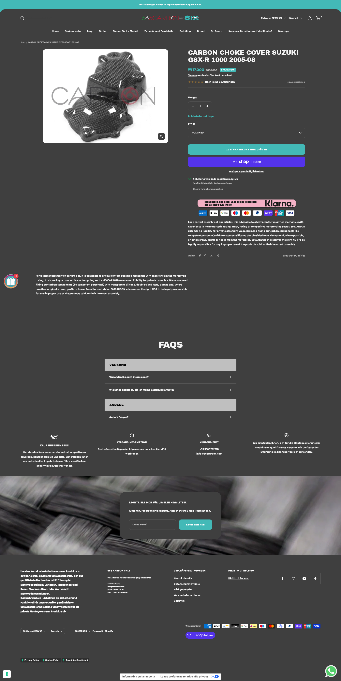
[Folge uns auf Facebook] (282, 578)
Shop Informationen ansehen (208, 189)
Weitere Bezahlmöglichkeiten (246, 171)
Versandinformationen (187, 595)
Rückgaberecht (183, 589)
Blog (90, 31)
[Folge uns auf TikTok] (315, 578)
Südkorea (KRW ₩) (271, 18)
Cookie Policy (52, 660)
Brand (200, 31)
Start (23, 42)
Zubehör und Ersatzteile (158, 31)
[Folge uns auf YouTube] (304, 578)
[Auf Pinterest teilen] (205, 255)
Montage (283, 31)
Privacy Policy (31, 660)
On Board (216, 31)
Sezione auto (73, 31)
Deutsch (293, 18)
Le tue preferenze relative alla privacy (184, 676)
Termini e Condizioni (77, 660)
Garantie (179, 600)
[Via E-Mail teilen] (218, 255)
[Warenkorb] (318, 18)
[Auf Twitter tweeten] (211, 255)
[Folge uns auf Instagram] (293, 578)
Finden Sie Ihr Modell (125, 31)
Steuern (192, 75)
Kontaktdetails (183, 578)
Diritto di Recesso (238, 578)
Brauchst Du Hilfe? (294, 255)
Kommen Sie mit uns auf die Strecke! (250, 31)
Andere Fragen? (118, 417)
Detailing (185, 31)
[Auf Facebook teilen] (200, 255)
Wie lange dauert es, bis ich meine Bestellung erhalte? (141, 390)
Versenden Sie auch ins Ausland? (129, 377)
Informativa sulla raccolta (138, 676)
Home (55, 31)
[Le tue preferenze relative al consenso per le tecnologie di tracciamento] (7, 674)
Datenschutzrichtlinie (187, 584)
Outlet (103, 31)
